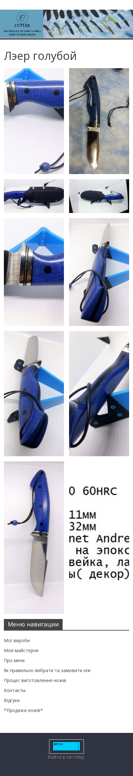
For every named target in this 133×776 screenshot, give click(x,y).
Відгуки (12, 700)
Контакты (15, 690)
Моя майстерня (21, 650)
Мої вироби (17, 640)
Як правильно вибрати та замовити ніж (47, 670)
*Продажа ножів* (23, 710)
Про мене (14, 660)
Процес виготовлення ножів (35, 680)
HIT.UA (58, 744)
